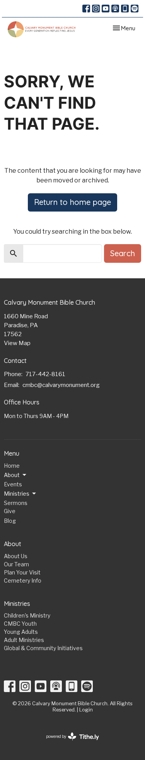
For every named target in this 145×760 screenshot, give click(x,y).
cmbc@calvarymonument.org (61, 385)
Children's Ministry (27, 615)
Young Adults (21, 631)
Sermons (15, 503)
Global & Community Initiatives (43, 648)
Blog (10, 520)
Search (122, 253)
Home (12, 465)
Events (13, 484)
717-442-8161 (45, 374)
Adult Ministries (24, 640)
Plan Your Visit (22, 572)
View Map (17, 343)
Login (86, 710)
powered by (68, 743)
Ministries (17, 603)
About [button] (12, 475)
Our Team (16, 564)
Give (9, 511)
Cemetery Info (22, 580)
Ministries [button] (16, 493)
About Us (15, 556)
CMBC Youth (20, 623)
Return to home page (72, 202)
